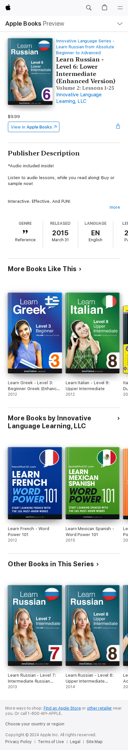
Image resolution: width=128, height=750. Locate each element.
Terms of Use (51, 741)
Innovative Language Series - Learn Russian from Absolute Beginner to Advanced (85, 46)
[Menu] (120, 8)
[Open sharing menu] (118, 127)
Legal (75, 741)
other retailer (99, 708)
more (115, 207)
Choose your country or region (34, 724)
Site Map (94, 741)
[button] (88, 8)
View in (31, 127)
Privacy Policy (18, 741)
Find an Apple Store (62, 708)
